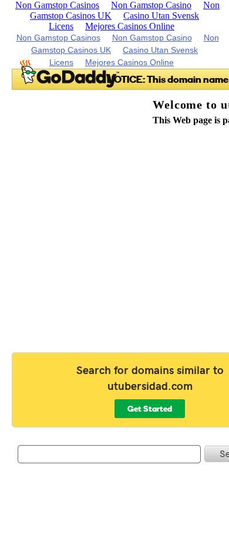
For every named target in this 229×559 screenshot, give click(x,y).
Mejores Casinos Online (129, 26)
